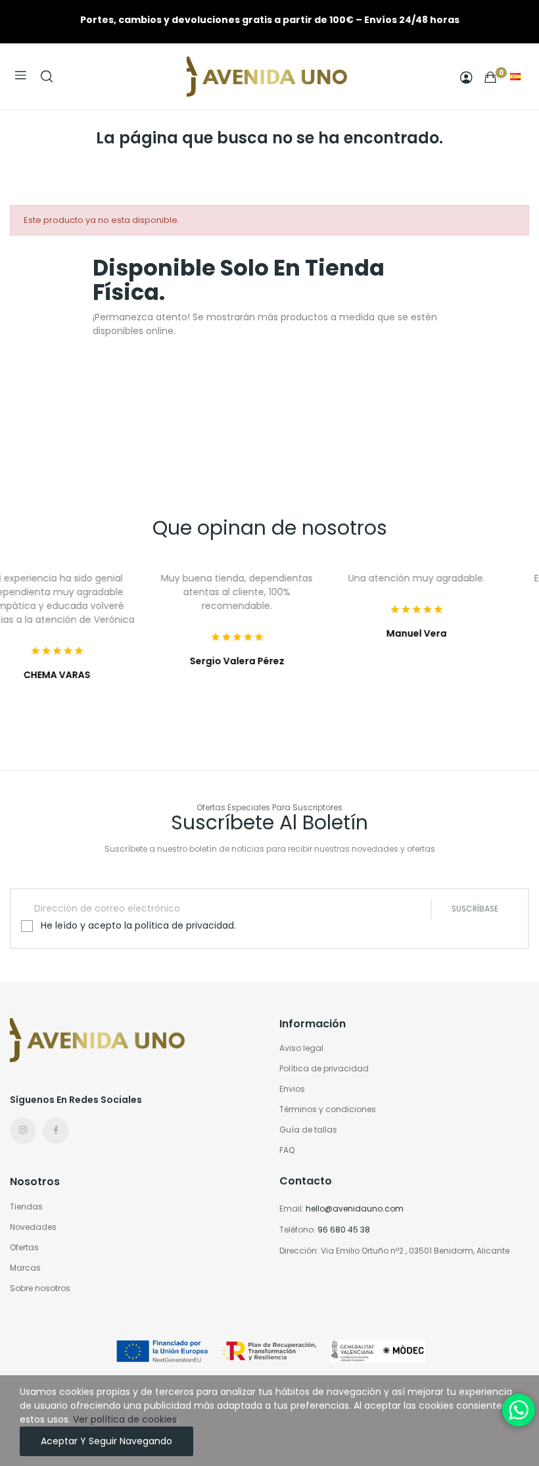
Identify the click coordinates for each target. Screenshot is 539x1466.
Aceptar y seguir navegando (106, 1441)
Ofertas (24, 1247)
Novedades (33, 1227)
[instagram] (23, 1130)
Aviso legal (301, 1048)
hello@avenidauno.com (355, 1208)
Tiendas (26, 1206)
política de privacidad (184, 925)
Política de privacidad (324, 1068)
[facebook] (56, 1130)
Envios (292, 1088)
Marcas (25, 1267)
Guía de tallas (308, 1129)
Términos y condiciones (327, 1109)
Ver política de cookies (125, 1419)
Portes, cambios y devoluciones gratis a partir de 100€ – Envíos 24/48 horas (269, 19)
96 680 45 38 (343, 1229)
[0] (490, 77)
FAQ (286, 1150)
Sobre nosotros (40, 1288)
